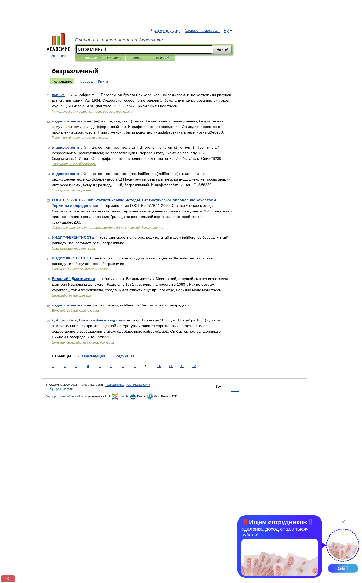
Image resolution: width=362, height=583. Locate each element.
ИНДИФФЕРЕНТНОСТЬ (73, 237)
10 (159, 366)
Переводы (113, 58)
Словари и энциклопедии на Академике (119, 39)
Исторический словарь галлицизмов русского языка (92, 111)
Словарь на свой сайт (202, 30)
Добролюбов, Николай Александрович (89, 320)
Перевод (85, 81)
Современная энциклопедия (73, 248)
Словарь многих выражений (73, 190)
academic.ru (58, 56)
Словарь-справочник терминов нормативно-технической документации (108, 228)
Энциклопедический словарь (74, 164)
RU (226, 30)
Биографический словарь (71, 295)
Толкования (88, 58)
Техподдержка (114, 384)
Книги (137, 58)
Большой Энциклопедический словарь (81, 269)
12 (182, 366)
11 (171, 366)
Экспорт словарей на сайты (64, 396)
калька (58, 95)
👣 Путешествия (61, 389)
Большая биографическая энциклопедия (83, 342)
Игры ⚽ (162, 58)
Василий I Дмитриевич (73, 279)
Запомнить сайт (167, 30)
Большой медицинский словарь (76, 310)
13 (194, 366)
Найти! (222, 50)
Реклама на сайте (138, 384)
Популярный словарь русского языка (80, 138)
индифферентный (69, 121)
